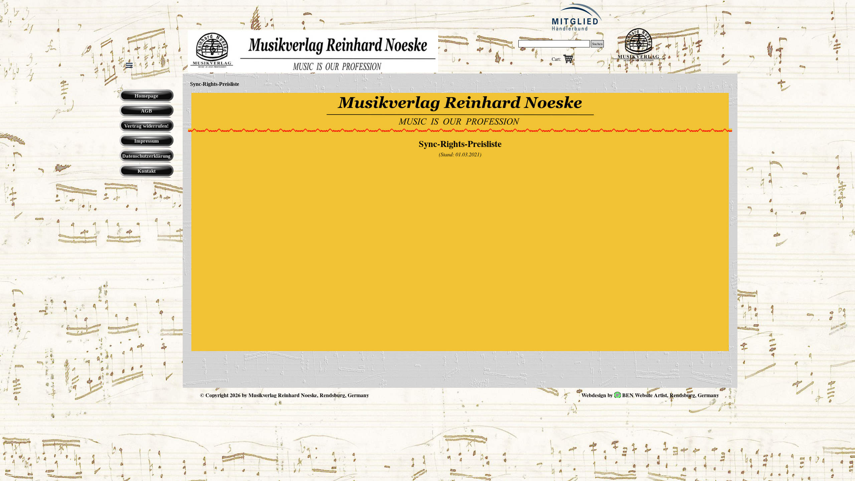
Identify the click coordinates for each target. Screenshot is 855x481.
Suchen (597, 43)
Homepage (146, 96)
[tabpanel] (460, 110)
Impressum (146, 141)
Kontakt (147, 171)
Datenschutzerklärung (146, 156)
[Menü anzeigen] (129, 65)
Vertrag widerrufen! (146, 126)
